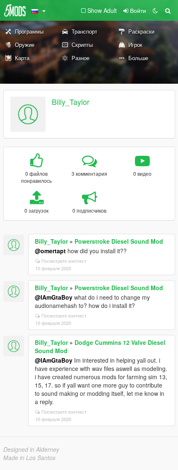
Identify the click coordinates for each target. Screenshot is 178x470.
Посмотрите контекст (64, 260)
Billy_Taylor (70, 101)
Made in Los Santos (29, 457)
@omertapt (50, 251)
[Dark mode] (155, 10)
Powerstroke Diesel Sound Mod (119, 241)
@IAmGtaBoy (53, 297)
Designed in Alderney (31, 449)
